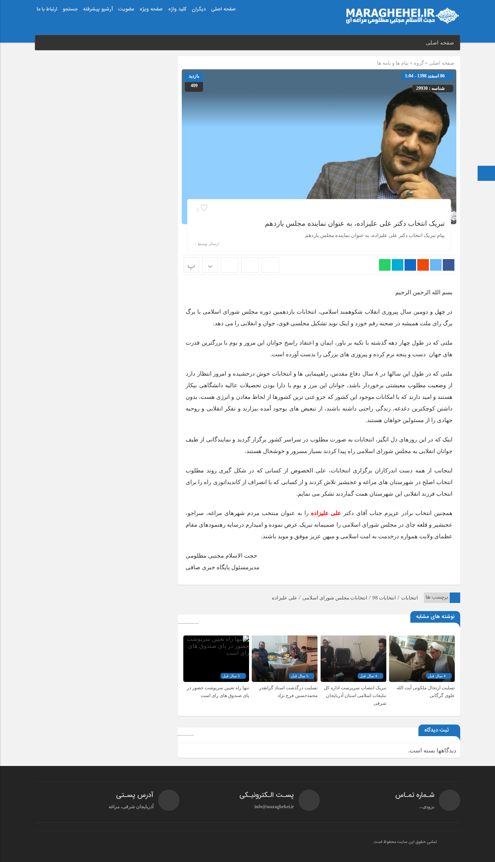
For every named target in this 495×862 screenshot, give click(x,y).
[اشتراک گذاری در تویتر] (436, 265)
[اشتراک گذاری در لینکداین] (410, 265)
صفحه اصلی (223, 9)
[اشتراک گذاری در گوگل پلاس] (423, 265)
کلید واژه (177, 9)
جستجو (70, 9)
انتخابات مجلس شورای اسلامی (334, 598)
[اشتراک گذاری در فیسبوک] (448, 265)
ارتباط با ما (47, 9)
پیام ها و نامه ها (393, 63)
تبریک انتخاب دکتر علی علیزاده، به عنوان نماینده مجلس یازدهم (355, 223)
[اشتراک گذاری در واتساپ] (385, 265)
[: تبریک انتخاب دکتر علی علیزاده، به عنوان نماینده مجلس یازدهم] (250, 265)
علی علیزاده (284, 598)
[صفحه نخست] (486, 174)
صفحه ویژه (151, 9)
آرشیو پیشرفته (98, 9)
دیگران (199, 9)
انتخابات (409, 598)
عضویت (126, 9)
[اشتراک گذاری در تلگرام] (397, 265)
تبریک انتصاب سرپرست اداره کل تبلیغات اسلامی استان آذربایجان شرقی (355, 695)
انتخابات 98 (384, 598)
